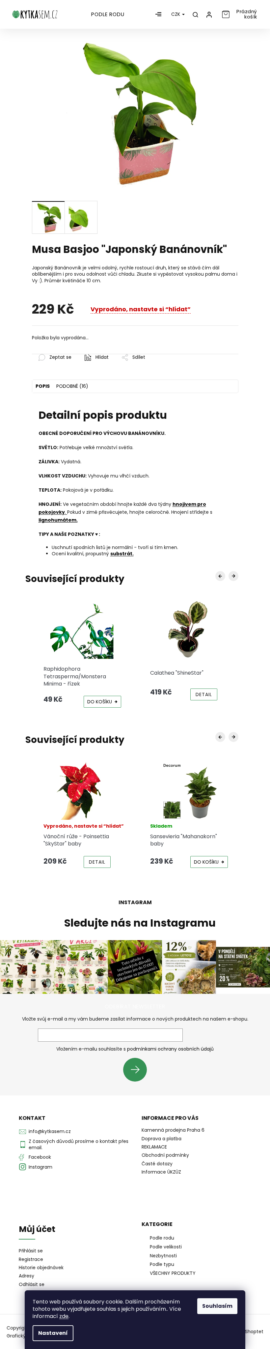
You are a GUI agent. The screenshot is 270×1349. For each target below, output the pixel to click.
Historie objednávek (41, 1268)
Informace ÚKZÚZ (161, 1172)
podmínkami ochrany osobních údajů (170, 1049)
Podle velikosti (166, 1246)
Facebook (40, 1157)
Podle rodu (162, 1238)
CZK (176, 14)
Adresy (26, 1276)
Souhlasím (217, 1306)
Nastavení (53, 1333)
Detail (204, 694)
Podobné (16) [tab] (72, 386)
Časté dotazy (157, 1163)
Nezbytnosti (163, 1255)
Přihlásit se (137, 1069)
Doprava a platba (161, 1138)
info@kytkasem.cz (50, 1131)
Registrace (31, 1259)
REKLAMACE (154, 1147)
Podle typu (162, 1264)
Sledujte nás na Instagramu (140, 923)
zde (63, 1316)
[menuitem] (108, 14)
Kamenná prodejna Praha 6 (173, 1130)
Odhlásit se (31, 1284)
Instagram (40, 1167)
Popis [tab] (43, 386)
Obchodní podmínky (165, 1155)
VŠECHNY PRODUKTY (173, 1273)
